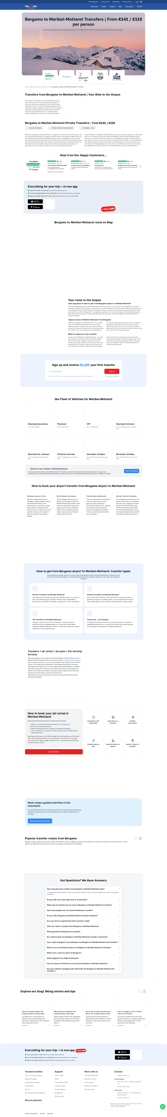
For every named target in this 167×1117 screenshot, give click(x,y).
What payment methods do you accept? (63, 931)
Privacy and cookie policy (112, 376)
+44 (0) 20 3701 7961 (123, 1086)
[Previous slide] (140, 991)
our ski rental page (64, 724)
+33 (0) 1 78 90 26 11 (123, 1097)
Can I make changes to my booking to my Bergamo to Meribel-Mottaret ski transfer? (82, 942)
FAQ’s (57, 1079)
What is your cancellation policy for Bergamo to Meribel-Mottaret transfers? (79, 947)
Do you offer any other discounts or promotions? (67, 900)
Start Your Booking (131, 471)
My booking (116, 1)
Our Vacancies (89, 1089)
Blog (120, 6)
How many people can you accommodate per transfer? (70, 910)
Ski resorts (94, 6)
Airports (112, 6)
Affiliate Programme (91, 1075)
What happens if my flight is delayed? (63, 958)
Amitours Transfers (91, 1086)
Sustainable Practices (32, 1082)
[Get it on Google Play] (122, 1057)
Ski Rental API (59, 1096)
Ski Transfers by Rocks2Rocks (35, 1093)
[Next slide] (144, 991)
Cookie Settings (60, 1089)
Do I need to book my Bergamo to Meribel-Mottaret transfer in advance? (77, 937)
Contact (139, 6)
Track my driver (105, 1)
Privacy (42, 1113)
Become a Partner (90, 1079)
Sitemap (50, 1113)
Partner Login (89, 1082)
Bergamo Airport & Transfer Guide (40, 87)
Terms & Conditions (31, 1113)
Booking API (59, 1093)
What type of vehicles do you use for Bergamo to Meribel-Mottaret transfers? (79, 905)
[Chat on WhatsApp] (162, 1106)
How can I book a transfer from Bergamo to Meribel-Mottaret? (73, 926)
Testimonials (29, 1086)
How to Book (59, 1075)
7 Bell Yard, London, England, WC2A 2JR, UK (129, 1082)
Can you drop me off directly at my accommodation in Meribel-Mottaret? (77, 963)
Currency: (126, 1)
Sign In (137, 1)
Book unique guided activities (40, 821)
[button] (140, 838)
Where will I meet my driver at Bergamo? (64, 953)
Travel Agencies (93, 1)
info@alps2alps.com (123, 1075)
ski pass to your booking (72, 660)
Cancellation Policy (61, 1082)
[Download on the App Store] (122, 1052)
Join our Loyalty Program (33, 1075)
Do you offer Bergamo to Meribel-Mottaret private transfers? (72, 916)
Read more (25, 1025)
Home (27, 87)
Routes (104, 6)
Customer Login (60, 1086)
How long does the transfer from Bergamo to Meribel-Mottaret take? (76, 889)
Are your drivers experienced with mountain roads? (68, 921)
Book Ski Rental (54, 752)
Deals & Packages (31, 1079)
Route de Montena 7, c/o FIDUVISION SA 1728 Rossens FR (129, 1094)
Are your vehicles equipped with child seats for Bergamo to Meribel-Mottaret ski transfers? (80, 970)
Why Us (27, 1089)
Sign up (111, 371)
